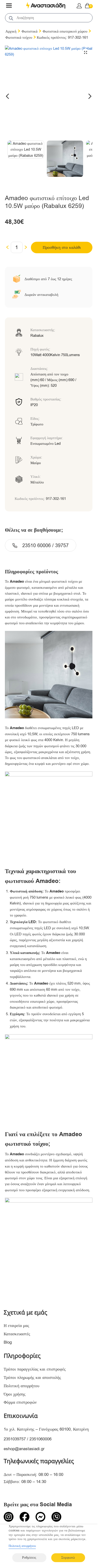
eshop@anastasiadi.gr (24, 1449)
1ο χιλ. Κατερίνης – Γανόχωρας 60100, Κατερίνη (46, 1429)
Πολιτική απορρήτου (21, 1386)
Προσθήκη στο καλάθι (62, 247)
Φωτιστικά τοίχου (18, 37)
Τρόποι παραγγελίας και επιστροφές (35, 1369)
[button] (85, 52)
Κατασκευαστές (17, 1334)
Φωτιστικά (30, 31)
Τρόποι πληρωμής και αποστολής (32, 1377)
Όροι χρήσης (14, 1394)
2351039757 (15, 1439)
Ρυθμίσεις (29, 1557)
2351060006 (40, 1439)
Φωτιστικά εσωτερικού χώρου (65, 31)
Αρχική (10, 31)
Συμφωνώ (68, 1557)
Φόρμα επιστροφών (20, 1402)
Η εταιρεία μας (16, 1325)
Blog (8, 1342)
